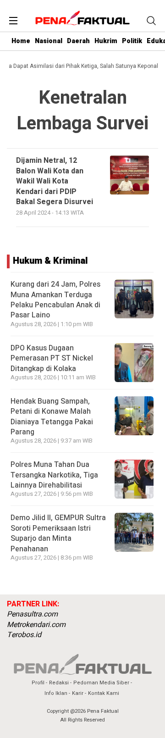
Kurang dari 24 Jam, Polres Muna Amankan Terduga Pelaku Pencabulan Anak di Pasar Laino (55, 300)
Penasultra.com (32, 614)
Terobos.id (24, 634)
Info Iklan (55, 693)
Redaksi (59, 682)
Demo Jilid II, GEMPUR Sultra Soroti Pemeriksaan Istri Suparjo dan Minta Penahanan (58, 533)
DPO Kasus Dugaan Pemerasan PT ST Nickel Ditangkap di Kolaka (52, 358)
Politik (132, 41)
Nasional (48, 41)
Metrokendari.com (36, 624)
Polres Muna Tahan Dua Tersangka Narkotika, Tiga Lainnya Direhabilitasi (54, 475)
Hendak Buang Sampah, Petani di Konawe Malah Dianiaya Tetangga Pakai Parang (52, 417)
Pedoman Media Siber (101, 682)
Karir (77, 693)
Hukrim (105, 41)
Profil (38, 682)
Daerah (78, 41)
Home (20, 41)
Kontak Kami (103, 693)
